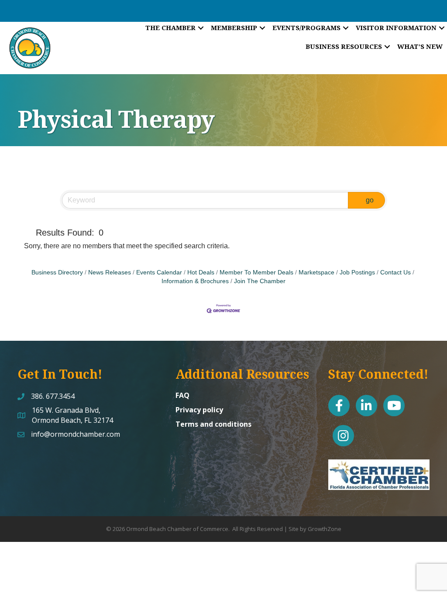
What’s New (420, 46)
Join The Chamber (259, 281)
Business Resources (344, 46)
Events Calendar (159, 272)
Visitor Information (396, 27)
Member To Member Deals (256, 272)
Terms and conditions (213, 424)
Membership (234, 27)
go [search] (370, 200)
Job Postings (357, 272)
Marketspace (316, 272)
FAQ (182, 395)
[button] (28, 232)
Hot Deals (200, 272)
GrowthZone (324, 529)
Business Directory (57, 272)
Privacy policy (199, 409)
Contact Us (395, 272)
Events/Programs (306, 27)
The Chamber (170, 27)
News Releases (109, 272)
